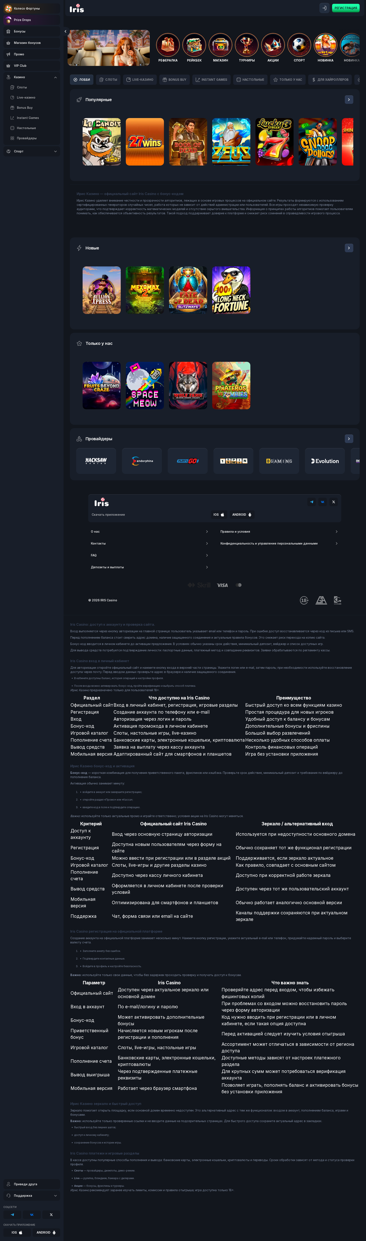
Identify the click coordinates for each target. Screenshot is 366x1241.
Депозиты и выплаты (107, 567)
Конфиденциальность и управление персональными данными (269, 543)
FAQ (94, 555)
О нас (95, 531)
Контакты (98, 543)
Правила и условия (235, 531)
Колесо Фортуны (27, 8)
